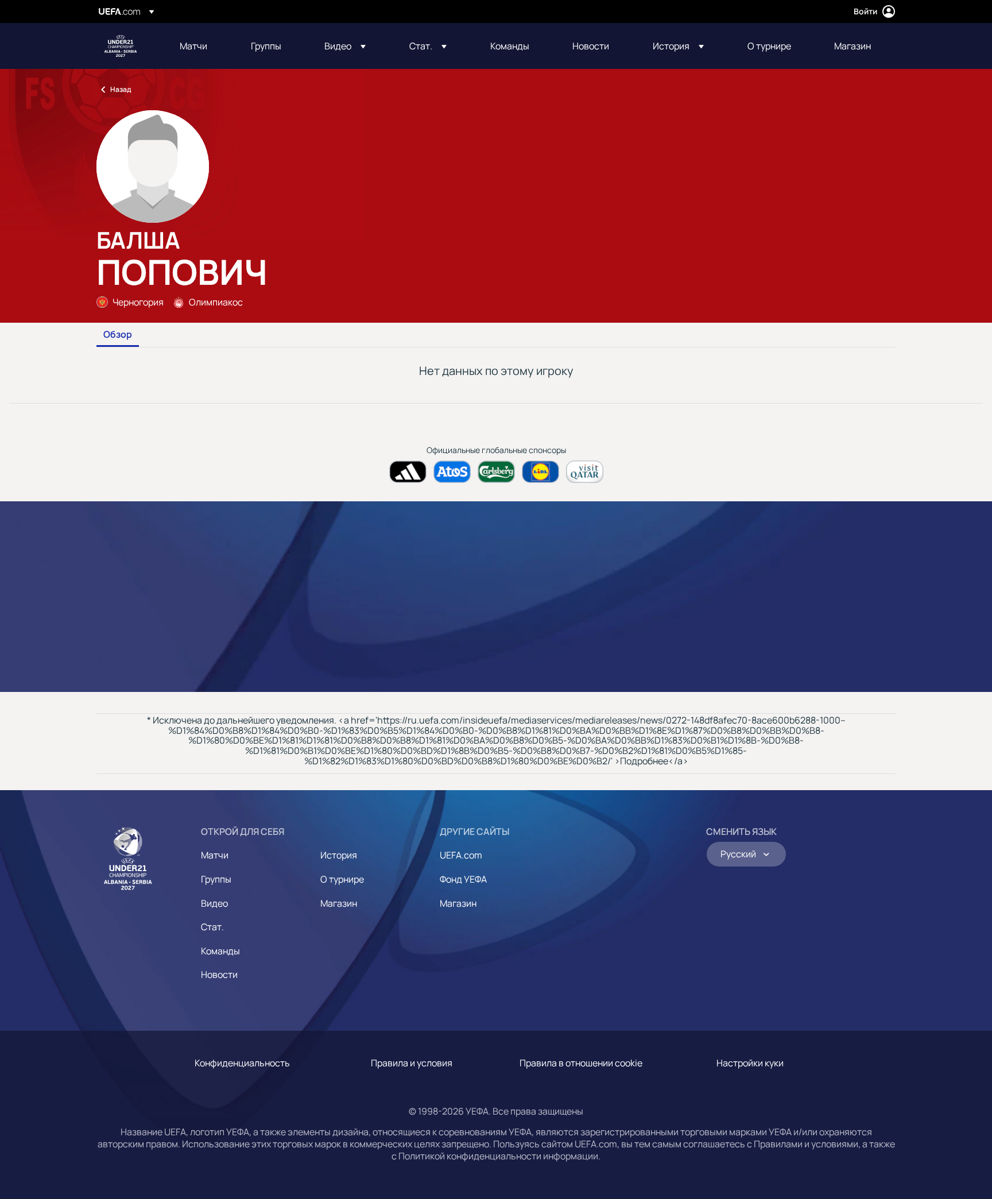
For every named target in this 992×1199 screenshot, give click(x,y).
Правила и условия (411, 1063)
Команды (220, 951)
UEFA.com (461, 855)
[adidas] (408, 472)
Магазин (338, 903)
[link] (193, 46)
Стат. (212, 926)
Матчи (214, 855)
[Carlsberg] (496, 472)
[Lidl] (540, 472)
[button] (345, 46)
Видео (214, 903)
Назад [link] (120, 89)
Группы (216, 879)
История (338, 855)
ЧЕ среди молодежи (120, 46)
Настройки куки (750, 1063)
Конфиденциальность (242, 1063)
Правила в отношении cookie (581, 1063)
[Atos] (452, 472)
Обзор (117, 335)
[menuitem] (201, 46)
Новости (219, 974)
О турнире (342, 879)
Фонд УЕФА (463, 879)
